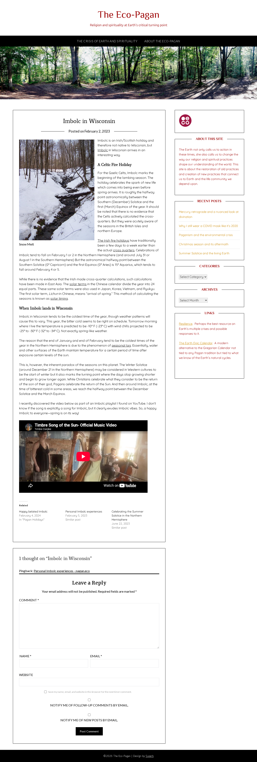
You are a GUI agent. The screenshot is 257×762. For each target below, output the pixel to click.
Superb (150, 756)
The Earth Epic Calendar (195, 343)
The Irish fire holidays (113, 240)
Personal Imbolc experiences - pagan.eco (62, 571)
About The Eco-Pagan (162, 41)
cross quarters (124, 250)
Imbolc (103, 150)
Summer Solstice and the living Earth (204, 253)
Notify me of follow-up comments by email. (89, 705)
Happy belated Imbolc (33, 511)
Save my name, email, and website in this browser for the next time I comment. (90, 691)
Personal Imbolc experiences (83, 511)
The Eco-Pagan (128, 15)
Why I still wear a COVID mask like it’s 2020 (208, 226)
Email (96, 656)
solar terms (78, 284)
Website (26, 675)
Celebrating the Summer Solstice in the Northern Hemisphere (127, 515)
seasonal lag (121, 345)
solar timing (59, 298)
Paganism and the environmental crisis (206, 235)
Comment (29, 600)
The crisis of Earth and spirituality (107, 41)
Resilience (185, 324)
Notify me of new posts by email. (89, 720)
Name (25, 656)
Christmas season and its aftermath (203, 244)
